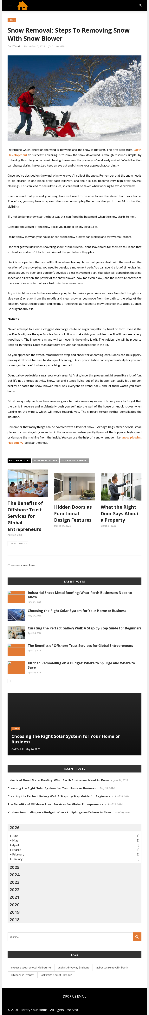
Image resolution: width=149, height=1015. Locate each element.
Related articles (19, 460)
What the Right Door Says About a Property (120, 513)
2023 (15, 882)
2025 (15, 867)
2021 (15, 897)
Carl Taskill (14, 46)
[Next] (17, 681)
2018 (15, 919)
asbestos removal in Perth (112, 967)
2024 (15, 874)
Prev (13, 543)
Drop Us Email (74, 996)
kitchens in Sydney (22, 974)
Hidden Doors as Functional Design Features (73, 513)
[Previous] (10, 681)
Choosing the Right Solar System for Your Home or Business (77, 610)
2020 (15, 904)
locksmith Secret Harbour (56, 974)
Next (22, 543)
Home (12, 20)
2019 (15, 912)
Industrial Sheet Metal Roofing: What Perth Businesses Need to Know (80, 594)
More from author (45, 460)
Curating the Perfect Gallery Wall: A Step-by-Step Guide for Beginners (84, 628)
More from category (75, 460)
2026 (15, 827)
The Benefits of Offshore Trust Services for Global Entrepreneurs (25, 516)
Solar (15, 728)
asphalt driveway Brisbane (73, 967)
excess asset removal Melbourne (31, 967)
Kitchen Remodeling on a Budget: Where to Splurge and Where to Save (81, 665)
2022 (15, 889)
